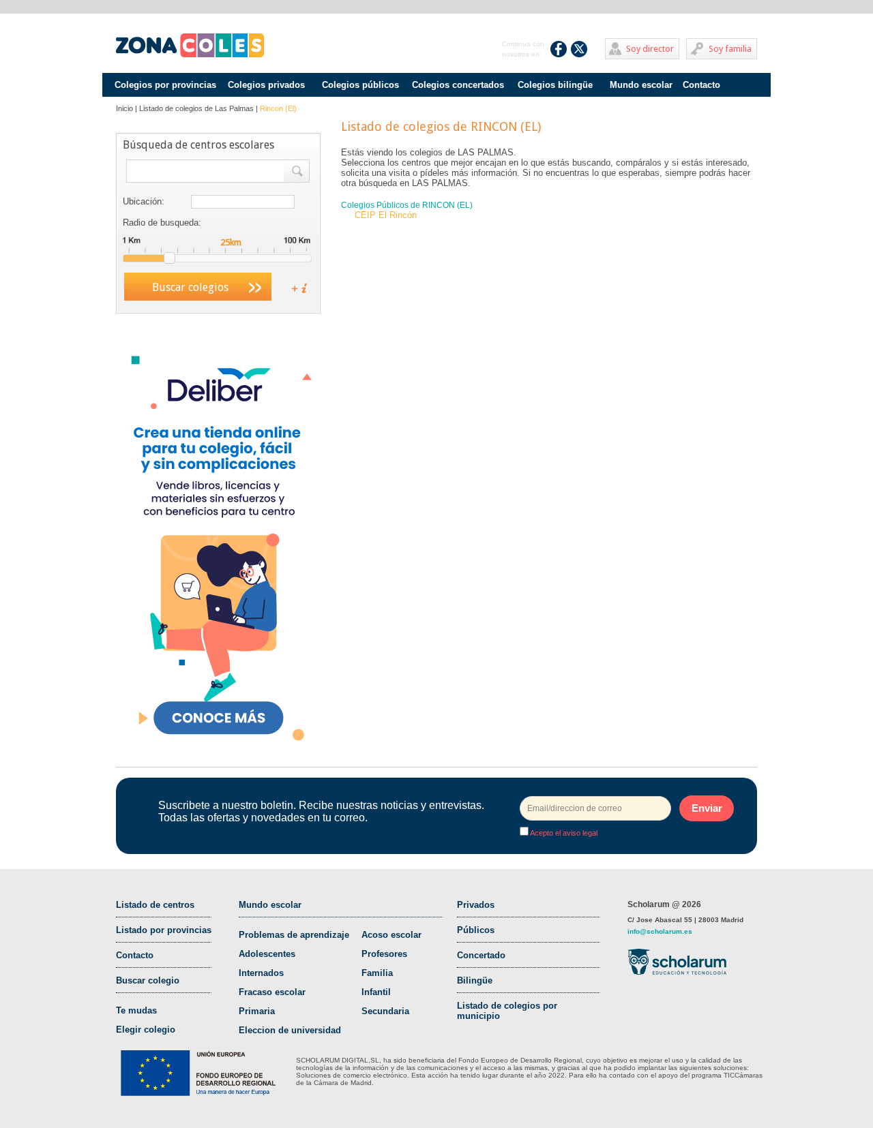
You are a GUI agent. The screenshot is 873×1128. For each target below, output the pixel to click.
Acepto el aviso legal (563, 833)
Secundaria (385, 1011)
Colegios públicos (360, 85)
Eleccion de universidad (290, 1030)
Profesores (384, 954)
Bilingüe (474, 980)
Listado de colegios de (196, 108)
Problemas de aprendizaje (294, 935)
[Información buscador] (294, 287)
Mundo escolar (641, 85)
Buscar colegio (147, 980)
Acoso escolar (391, 935)
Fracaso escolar (272, 992)
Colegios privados (266, 85)
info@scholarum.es (659, 931)
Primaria (257, 1011)
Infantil (376, 992)
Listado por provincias (163, 930)
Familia (377, 973)
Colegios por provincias (165, 85)
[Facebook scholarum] (558, 48)
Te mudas (136, 1010)
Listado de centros (155, 905)
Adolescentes (267, 954)
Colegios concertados (458, 85)
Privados (475, 905)
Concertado (481, 955)
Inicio (124, 108)
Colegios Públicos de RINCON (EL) (407, 205)
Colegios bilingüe (555, 85)
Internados (261, 973)
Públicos (475, 930)
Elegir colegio (145, 1029)
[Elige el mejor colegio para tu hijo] (190, 45)
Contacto (701, 85)
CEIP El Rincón (386, 215)
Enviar (707, 808)
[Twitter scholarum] (579, 48)
